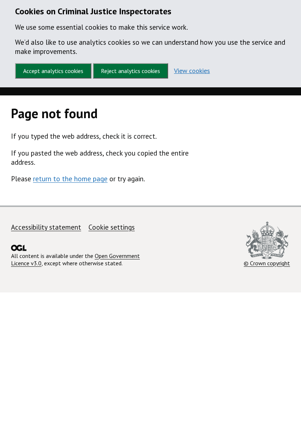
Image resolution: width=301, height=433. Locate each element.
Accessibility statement (46, 227)
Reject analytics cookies (130, 70)
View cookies (192, 70)
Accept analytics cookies (53, 70)
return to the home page (70, 178)
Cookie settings (111, 227)
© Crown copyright (267, 262)
